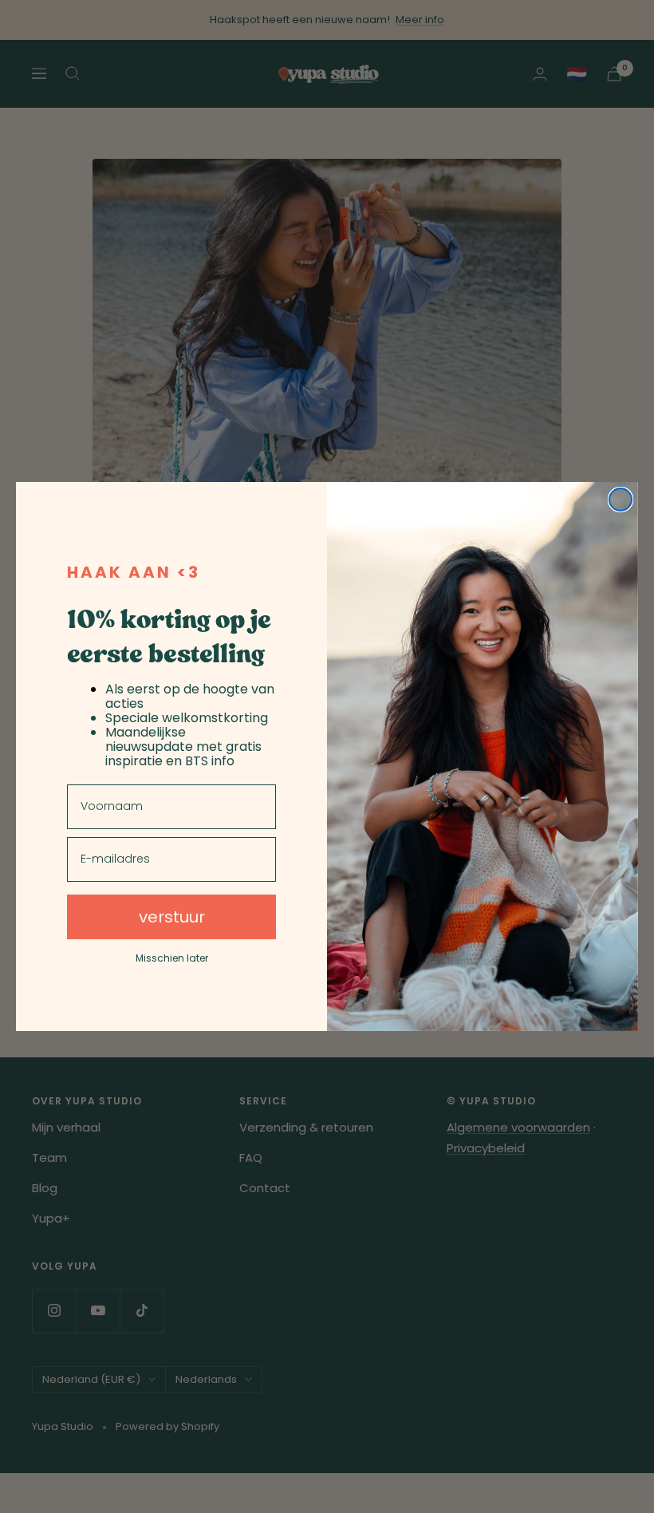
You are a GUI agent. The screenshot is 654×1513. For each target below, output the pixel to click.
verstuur (172, 917)
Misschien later (172, 958)
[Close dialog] (620, 499)
